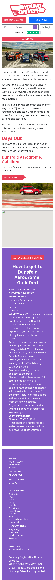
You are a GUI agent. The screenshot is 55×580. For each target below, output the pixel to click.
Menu (28, 39)
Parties (12, 499)
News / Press (14, 511)
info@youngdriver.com (19, 549)
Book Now (41, 19)
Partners (12, 513)
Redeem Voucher (13, 19)
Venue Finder (14, 483)
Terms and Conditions (18, 519)
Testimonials (14, 464)
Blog (11, 516)
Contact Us (13, 494)
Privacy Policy (15, 522)
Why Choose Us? (16, 462)
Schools (12, 505)
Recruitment (14, 508)
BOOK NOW (10, 177)
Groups (12, 502)
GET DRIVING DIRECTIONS (27, 257)
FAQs (11, 496)
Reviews (12, 467)
